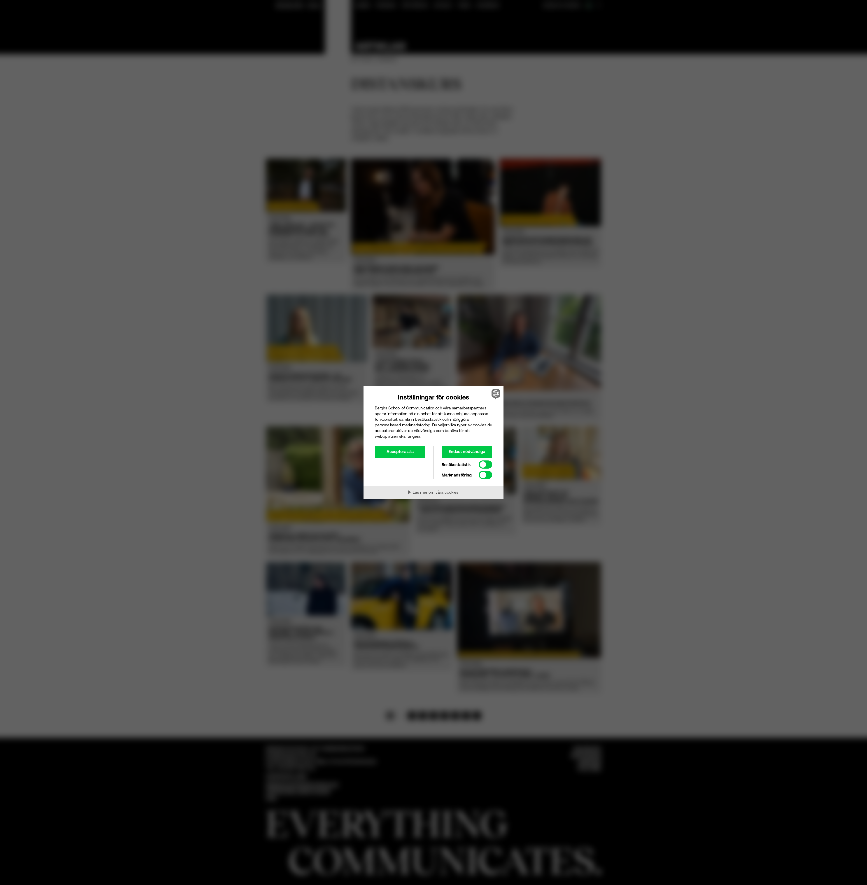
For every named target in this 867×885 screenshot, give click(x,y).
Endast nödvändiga (467, 451)
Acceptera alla (400, 451)
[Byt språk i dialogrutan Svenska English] (495, 394)
